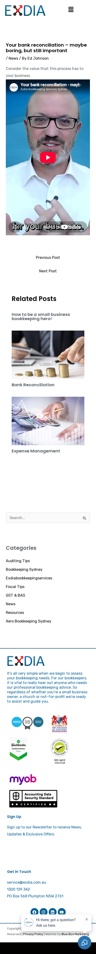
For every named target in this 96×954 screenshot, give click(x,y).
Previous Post (48, 257)
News (10, 604)
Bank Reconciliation (33, 385)
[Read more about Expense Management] (48, 420)
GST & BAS (15, 595)
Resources (15, 612)
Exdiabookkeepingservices (29, 578)
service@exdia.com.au (26, 882)
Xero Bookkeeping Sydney (28, 621)
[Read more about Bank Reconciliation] (48, 354)
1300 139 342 (18, 889)
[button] (70, 10)
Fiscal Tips (15, 587)
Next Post (48, 271)
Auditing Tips (18, 561)
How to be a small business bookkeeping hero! (41, 316)
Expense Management (36, 451)
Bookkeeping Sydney (24, 569)
